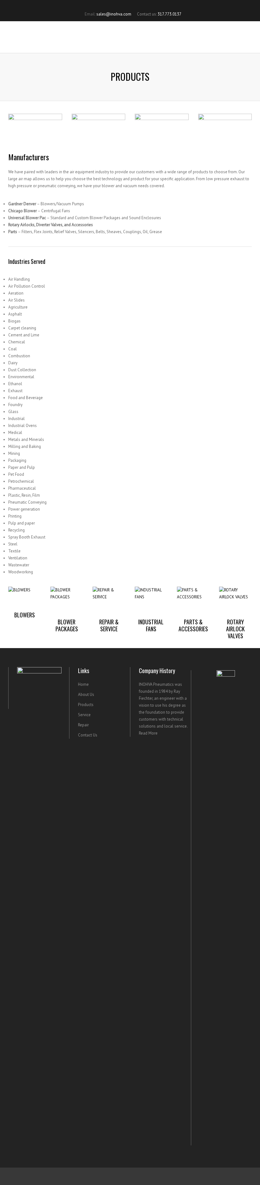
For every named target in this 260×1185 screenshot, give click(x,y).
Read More (148, 733)
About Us (86, 694)
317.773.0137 (169, 14)
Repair (83, 725)
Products (86, 704)
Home (83, 684)
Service (84, 714)
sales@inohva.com (113, 14)
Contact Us (87, 735)
